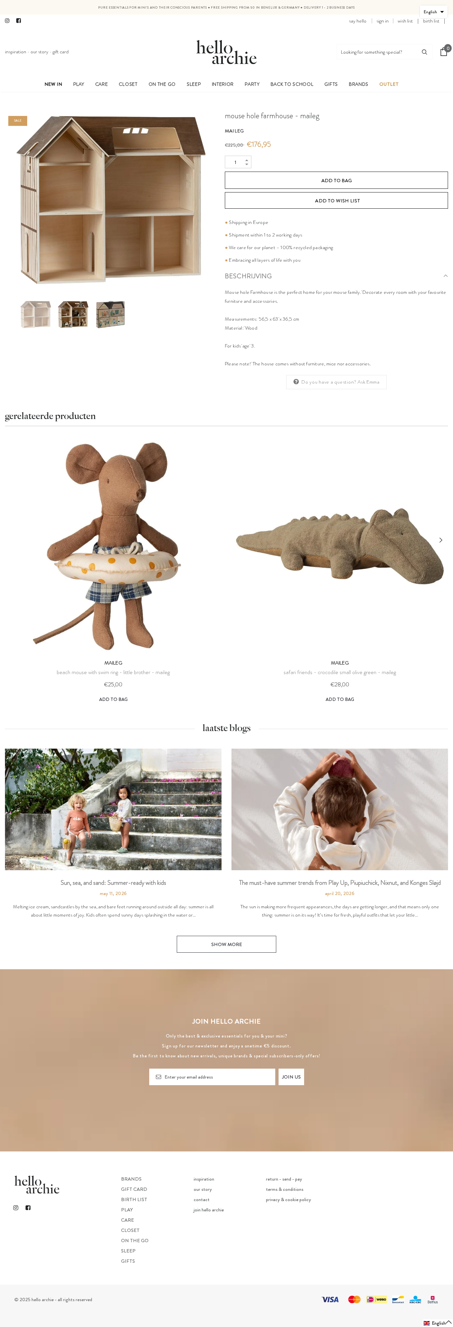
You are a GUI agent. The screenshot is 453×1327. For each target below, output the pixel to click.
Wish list (405, 21)
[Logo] (226, 51)
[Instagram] (9, 21)
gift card (61, 51)
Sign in (382, 21)
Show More (226, 944)
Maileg (234, 130)
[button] (438, 1323)
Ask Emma (368, 382)
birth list (431, 21)
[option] (110, 200)
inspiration (15, 51)
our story (39, 51)
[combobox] (377, 51)
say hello (357, 21)
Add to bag (113, 699)
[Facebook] (20, 21)
